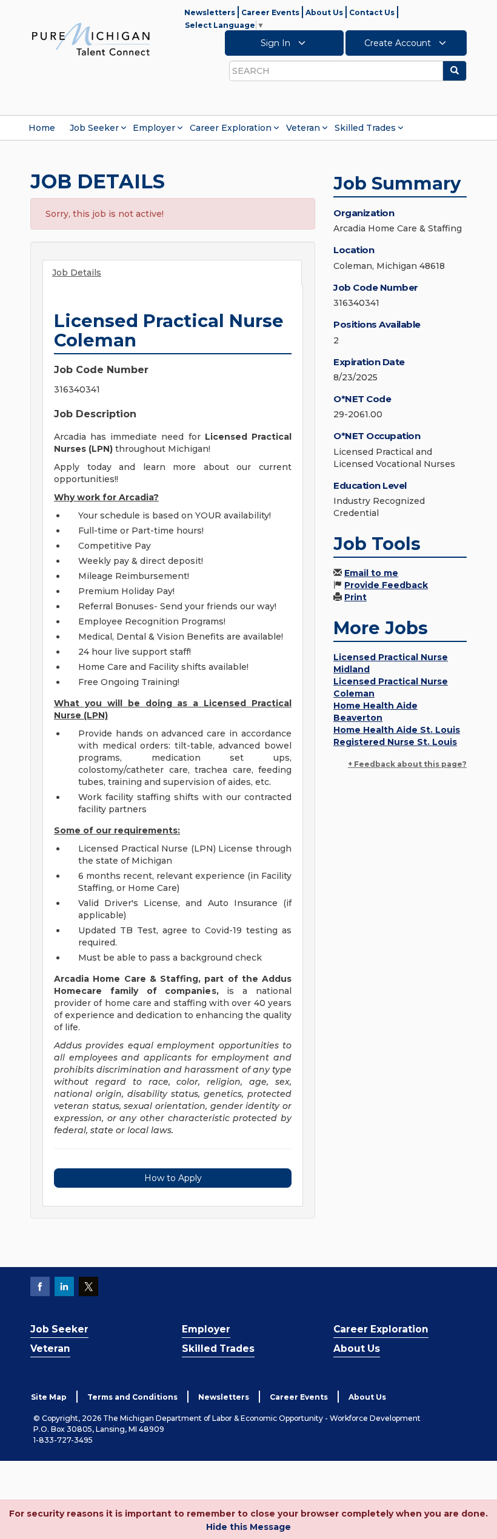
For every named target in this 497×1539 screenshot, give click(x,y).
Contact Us (372, 12)
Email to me (371, 573)
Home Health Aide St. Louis (396, 729)
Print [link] (355, 597)
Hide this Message (248, 1526)
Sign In (277, 43)
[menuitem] (41, 128)
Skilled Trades (365, 127)
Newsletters (209, 12)
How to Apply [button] (173, 1178)
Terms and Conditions (132, 1397)
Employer (154, 127)
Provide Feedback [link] (386, 585)
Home (41, 127)
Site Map (49, 1397)
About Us (324, 12)
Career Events (270, 12)
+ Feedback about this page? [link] (407, 764)
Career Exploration (231, 127)
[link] (91, 38)
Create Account (398, 43)
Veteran (303, 127)
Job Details (76, 272)
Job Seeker (94, 127)
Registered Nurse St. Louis (395, 741)
